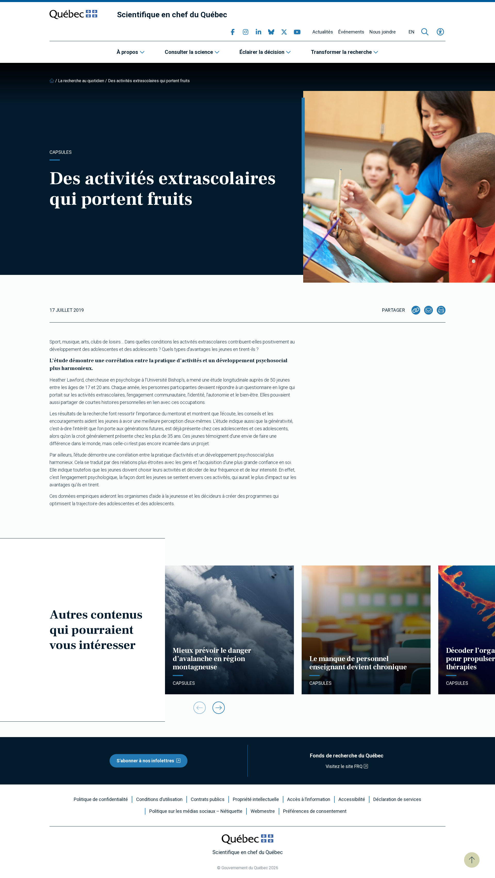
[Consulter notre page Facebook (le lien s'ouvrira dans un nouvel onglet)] (232, 32)
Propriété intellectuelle (256, 799)
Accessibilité (352, 799)
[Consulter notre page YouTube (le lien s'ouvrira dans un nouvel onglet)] (297, 32)
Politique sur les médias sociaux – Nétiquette (195, 811)
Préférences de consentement (314, 811)
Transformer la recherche (341, 52)
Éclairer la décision (262, 52)
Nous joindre (382, 32)
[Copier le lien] (415, 310)
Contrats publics (208, 799)
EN (412, 32)
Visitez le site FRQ (344, 766)
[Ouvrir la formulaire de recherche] (425, 32)
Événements (351, 32)
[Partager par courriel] (428, 310)
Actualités (322, 32)
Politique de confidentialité (101, 799)
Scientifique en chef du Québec (172, 14)
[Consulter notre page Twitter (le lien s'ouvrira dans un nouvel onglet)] (284, 32)
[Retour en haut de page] (472, 860)
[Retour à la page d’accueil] (52, 80)
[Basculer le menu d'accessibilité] (440, 32)
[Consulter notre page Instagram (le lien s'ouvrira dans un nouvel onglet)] (245, 32)
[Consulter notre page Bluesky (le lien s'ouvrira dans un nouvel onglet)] (271, 32)
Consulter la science (189, 52)
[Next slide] (218, 707)
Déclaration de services (397, 799)
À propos (127, 52)
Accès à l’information (308, 799)
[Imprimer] (441, 310)
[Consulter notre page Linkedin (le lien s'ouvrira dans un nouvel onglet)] (258, 32)
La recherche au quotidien (81, 80)
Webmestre (263, 811)
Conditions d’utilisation (159, 799)
